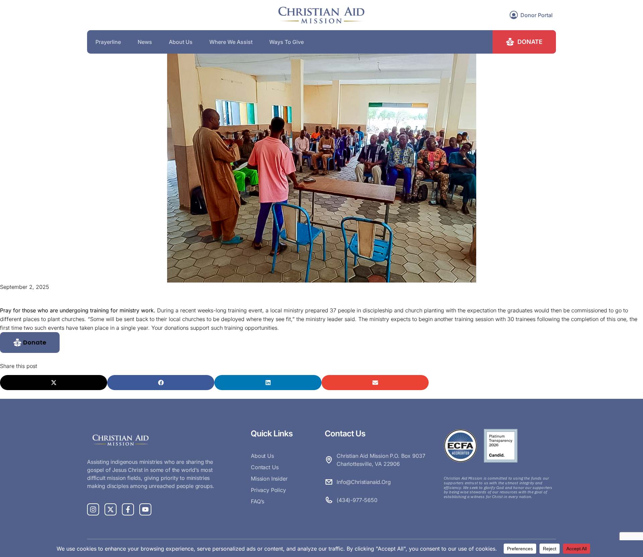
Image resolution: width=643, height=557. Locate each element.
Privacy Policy (268, 490)
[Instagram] (93, 509)
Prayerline (108, 42)
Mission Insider (269, 478)
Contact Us (264, 467)
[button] (30, 342)
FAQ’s (257, 501)
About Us (181, 42)
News (145, 42)
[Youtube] (145, 509)
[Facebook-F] (128, 509)
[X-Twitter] (110, 509)
